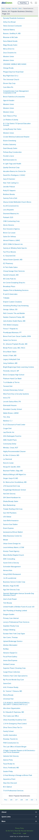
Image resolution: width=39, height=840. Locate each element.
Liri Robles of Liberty (10, 120)
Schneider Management (11, 566)
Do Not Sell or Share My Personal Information (19, 831)
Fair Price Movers (9, 252)
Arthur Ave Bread (9, 22)
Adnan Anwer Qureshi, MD (12, 259)
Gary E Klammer (9, 179)
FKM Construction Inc (11, 743)
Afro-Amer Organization (11, 708)
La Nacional (7, 459)
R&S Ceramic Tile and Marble (14, 313)
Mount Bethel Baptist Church (13, 555)
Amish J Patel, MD (9, 355)
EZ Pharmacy (8, 263)
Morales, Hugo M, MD (11, 586)
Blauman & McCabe (10, 37)
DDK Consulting (9, 559)
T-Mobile (6, 298)
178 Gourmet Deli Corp (11, 486)
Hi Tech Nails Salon (10, 267)
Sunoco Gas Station (10, 524)
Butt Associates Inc (10, 160)
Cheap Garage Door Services (14, 271)
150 (32, 800)
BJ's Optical (7, 787)
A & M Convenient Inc (11, 206)
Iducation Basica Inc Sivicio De (14, 171)
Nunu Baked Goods (10, 41)
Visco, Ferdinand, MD (11, 767)
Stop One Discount (10, 783)
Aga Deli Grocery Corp (11, 589)
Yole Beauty (7, 603)
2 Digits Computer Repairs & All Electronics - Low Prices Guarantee (19, 751)
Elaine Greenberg (9, 140)
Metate (5, 540)
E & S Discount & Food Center (14, 424)
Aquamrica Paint (9, 779)
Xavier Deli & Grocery (11, 563)
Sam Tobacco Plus (10, 116)
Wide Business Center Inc (12, 536)
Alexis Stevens (8, 225)
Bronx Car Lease (9, 233)
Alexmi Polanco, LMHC (11, 240)
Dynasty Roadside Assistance (14, 18)
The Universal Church (11, 79)
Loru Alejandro (8, 210)
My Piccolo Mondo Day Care (13, 680)
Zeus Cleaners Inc (9, 53)
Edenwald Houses (9, 405)
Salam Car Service (10, 340)
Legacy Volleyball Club (11, 359)
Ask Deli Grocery (9, 494)
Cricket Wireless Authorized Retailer (16, 137)
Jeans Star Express (10, 660)
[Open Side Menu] (36, 3)
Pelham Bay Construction (12, 152)
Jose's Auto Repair (10, 599)
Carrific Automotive (10, 735)
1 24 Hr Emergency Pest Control (15, 723)
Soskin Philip (8, 771)
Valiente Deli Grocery (11, 756)
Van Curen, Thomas (10, 637)
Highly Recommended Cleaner (14, 451)
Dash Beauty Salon (10, 148)
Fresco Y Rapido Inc (10, 329)
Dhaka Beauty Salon (10, 501)
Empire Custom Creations (12, 302)
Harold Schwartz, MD (11, 275)
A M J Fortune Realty (10, 687)
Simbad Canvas (9, 664)
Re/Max (6, 649)
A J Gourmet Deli (9, 256)
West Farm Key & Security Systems (16, 394)
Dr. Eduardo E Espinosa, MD (13, 712)
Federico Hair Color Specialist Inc (15, 676)
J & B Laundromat (9, 578)
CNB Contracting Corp (11, 221)
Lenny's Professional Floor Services (16, 622)
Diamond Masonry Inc (11, 213)
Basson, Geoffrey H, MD (12, 33)
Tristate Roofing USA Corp (12, 509)
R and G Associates (10, 294)
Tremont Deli (7, 386)
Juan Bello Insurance (10, 520)
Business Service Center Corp (14, 582)
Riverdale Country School (12, 409)
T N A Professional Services (13, 790)
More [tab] (3, 821)
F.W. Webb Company (10, 325)
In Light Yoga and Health (12, 164)
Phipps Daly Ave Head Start (13, 72)
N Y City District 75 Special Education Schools (17, 124)
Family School (8, 731)
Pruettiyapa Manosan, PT (12, 332)
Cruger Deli (7, 428)
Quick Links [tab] (6, 817)
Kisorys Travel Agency (11, 551)
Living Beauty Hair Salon (12, 129)
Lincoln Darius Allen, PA (12, 401)
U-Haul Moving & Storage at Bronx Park (17, 775)
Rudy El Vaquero (9, 190)
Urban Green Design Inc (12, 543)
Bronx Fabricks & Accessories (14, 97)
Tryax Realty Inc (9, 764)
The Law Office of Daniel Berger (14, 747)
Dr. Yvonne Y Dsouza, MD (12, 691)
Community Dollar (9, 444)
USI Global (7, 517)
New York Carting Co (10, 183)
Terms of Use (17, 833)
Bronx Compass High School (13, 375)
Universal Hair (8, 699)
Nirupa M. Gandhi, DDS (11, 467)
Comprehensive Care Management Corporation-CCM (16, 92)
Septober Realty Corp (11, 626)
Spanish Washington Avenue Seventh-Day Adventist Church (18, 594)
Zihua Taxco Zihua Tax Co (12, 727)
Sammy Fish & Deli (10, 198)
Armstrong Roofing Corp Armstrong (15, 306)
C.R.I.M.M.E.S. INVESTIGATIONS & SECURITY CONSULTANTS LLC (16, 703)
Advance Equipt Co (10, 653)
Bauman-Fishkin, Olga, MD (13, 471)
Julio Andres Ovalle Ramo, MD (14, 321)
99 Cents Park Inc (9, 279)
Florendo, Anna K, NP (11, 371)
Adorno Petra (8, 760)
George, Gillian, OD (10, 309)
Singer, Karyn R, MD (10, 478)
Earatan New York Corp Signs (14, 633)
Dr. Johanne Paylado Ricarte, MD (15, 344)
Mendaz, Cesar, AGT (10, 447)
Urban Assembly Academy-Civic (14, 720)
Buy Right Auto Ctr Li (10, 76)
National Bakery (9, 30)
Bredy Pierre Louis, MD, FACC (14, 348)
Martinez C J (7, 421)
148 (21, 800)
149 (27, 800)
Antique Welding (9, 630)
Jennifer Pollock (9, 187)
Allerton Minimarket (10, 645)
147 (16, 800)
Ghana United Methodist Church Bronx (17, 202)
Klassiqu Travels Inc (10, 739)
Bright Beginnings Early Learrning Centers (18, 367)
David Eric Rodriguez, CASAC (14, 175)
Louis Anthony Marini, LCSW (13, 547)
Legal (24, 833)
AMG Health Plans (10, 440)
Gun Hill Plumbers (9, 513)
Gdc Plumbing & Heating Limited (15, 610)
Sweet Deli (7, 683)
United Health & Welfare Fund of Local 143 (18, 607)
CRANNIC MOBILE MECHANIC (15, 64)
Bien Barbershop (9, 505)
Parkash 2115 (8, 217)
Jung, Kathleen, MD (10, 363)
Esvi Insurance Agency (11, 229)
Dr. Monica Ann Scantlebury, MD (15, 482)
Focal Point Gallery (10, 656)
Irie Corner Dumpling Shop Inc (14, 282)
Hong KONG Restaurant (12, 574)
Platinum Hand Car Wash (12, 378)
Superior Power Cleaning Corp (14, 668)
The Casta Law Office (11, 716)
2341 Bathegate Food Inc (12, 436)
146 (11, 800)
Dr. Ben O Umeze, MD (11, 455)
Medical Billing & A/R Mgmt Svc (14, 474)
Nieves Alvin (7, 570)
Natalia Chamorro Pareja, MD (14, 317)
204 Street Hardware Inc (12, 497)
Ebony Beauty (8, 695)
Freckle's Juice (8, 156)
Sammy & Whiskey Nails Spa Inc (15, 248)
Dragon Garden (8, 614)
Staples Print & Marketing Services (15, 290)
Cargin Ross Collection (11, 672)
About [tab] (4, 812)
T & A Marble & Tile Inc (11, 382)
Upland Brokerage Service (12, 641)
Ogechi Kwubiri (8, 100)
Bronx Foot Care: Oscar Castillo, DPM (17, 336)
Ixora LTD (6, 398)
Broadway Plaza (9, 286)
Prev (5, 800)
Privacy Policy (19, 828)
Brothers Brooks (9, 194)
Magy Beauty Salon (10, 45)
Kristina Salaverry (9, 144)
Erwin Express (8, 528)
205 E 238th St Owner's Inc (13, 244)
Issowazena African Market (13, 532)
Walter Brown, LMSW (11, 413)
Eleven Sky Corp (9, 83)
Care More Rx (8, 87)
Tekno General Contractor (12, 26)
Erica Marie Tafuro (9, 352)
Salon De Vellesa (9, 236)
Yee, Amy (6, 417)
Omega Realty (8, 68)
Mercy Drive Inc (8, 49)
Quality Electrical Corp (11, 167)
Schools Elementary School (13, 390)
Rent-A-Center (8, 463)
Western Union (8, 56)
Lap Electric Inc (8, 432)
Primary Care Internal (11, 618)
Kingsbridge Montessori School (14, 490)
